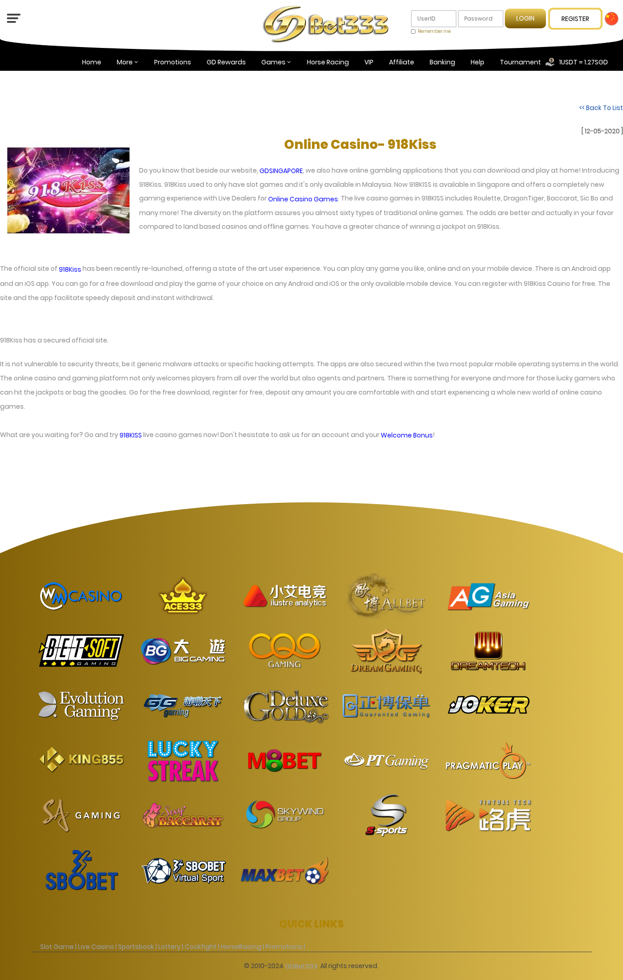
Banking (442, 62)
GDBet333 (301, 965)
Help (477, 62)
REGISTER (575, 18)
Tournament (520, 62)
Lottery (169, 946)
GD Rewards (226, 62)
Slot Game (57, 946)
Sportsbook (136, 946)
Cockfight (201, 946)
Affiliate (401, 62)
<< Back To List (601, 107)
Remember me (434, 31)
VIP (369, 62)
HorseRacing (241, 946)
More (125, 62)
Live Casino (96, 946)
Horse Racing (328, 62)
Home (91, 62)
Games (273, 62)
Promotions (172, 62)
